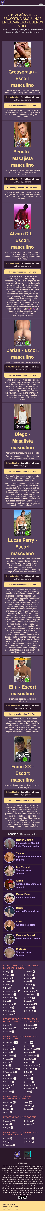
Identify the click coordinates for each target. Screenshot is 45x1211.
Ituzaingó (9, 1059)
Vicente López (31, 1088)
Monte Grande (10, 1072)
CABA (29, 1042)
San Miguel (30, 1085)
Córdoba (8, 1052)
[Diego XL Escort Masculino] (9, 955)
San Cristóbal (10, 1004)
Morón (28, 1072)
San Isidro (9, 1082)
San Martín (9, 1085)
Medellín (29, 1142)
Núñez (8, 988)
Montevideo (9, 1145)
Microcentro (30, 1025)
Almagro (9, 971)
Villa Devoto (30, 1011)
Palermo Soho (31, 991)
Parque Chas (10, 994)
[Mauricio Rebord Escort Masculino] (9, 941)
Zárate (28, 1092)
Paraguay (29, 1124)
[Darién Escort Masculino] (9, 914)
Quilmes (29, 1075)
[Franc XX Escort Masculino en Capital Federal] (22, 749)
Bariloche (29, 1046)
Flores (28, 981)
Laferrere (29, 1062)
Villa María (9, 1092)
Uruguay (8, 1127)
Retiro (7, 1001)
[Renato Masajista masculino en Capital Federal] (22, 134)
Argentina (10, 1121)
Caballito (29, 975)
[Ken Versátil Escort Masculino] (9, 873)
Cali (7, 1142)
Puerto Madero (11, 998)
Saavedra (29, 1001)
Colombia (29, 1121)
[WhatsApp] (27, 66)
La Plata (8, 1062)
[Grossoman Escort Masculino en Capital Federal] (22, 54)
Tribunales (29, 1007)
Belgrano (9, 975)
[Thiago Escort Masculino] (9, 859)
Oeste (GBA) (31, 1028)
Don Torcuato (10, 1055)
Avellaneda (9, 1046)
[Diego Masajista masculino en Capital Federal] (22, 417)
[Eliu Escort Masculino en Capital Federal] (22, 669)
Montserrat (30, 985)
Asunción (29, 1138)
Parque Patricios (32, 994)
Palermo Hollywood (12, 991)
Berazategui (10, 1049)
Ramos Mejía (10, 1078)
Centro (8, 1025)
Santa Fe (7, 1112)
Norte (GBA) (10, 1028)
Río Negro (7, 1109)
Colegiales (29, 978)
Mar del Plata (30, 1069)
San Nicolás (30, 1004)
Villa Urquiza (10, 1014)
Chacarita (9, 978)
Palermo (29, 988)
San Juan (29, 1082)
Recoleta (29, 998)
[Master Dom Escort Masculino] (9, 900)
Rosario (29, 1078)
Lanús (8, 1065)
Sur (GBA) (9, 1031)
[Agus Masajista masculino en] (9, 928)
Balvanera (29, 971)
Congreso (9, 981)
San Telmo (9, 1007)
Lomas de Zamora (32, 1065)
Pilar (7, 1075)
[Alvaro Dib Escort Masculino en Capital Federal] (22, 216)
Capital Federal (32, 1049)
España (8, 1124)
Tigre (7, 1088)
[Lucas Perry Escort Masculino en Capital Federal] (22, 522)
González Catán (31, 1055)
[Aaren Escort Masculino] (9, 887)
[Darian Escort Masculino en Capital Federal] (22, 333)
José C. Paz (30, 1059)
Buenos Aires (11, 1042)
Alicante (8, 1138)
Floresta (8, 985)
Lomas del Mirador (12, 1069)
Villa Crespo (10, 1011)
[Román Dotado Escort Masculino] (9, 846)
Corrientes (29, 1052)
